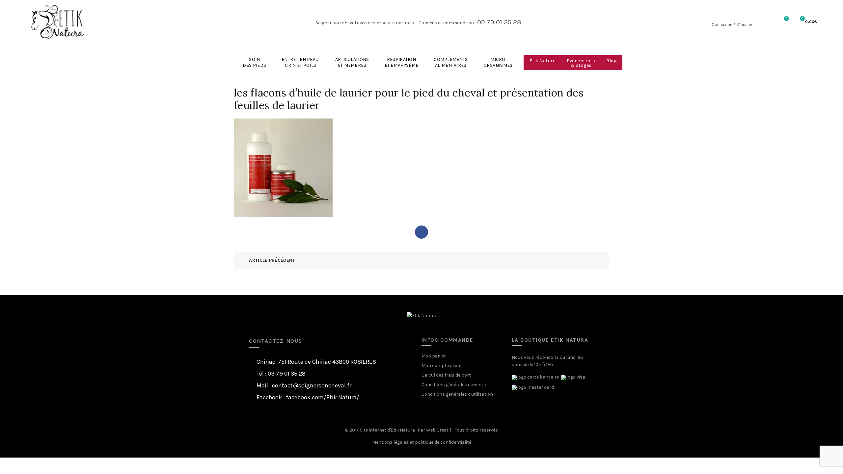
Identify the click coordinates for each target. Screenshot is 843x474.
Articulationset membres (352, 62)
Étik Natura (543, 61)
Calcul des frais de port (446, 375)
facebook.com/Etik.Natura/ (322, 397)
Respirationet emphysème (402, 62)
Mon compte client (442, 365)
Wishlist (786, 18)
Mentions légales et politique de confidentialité (421, 442)
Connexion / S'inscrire (732, 24)
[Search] (764, 22)
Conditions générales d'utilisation (457, 394)
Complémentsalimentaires (451, 62)
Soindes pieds (254, 62)
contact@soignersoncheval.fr (311, 385)
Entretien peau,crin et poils (301, 62)
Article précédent (272, 260)
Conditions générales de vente (454, 384)
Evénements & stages (581, 63)
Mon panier (434, 356)
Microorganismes (498, 62)
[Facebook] (421, 232)
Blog (611, 61)
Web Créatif (438, 430)
